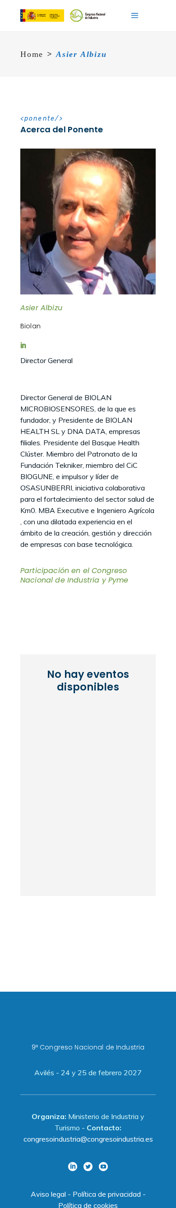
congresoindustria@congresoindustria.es (88, 1138)
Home (31, 54)
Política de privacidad (107, 1194)
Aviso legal (48, 1194)
